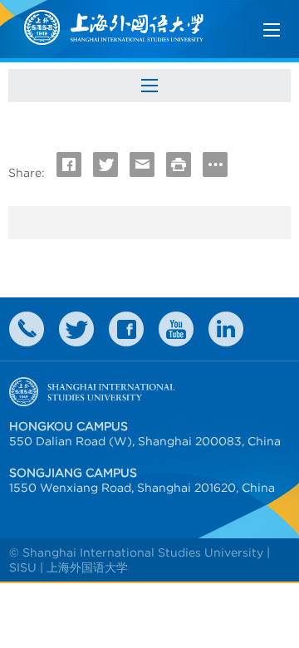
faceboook (126, 329)
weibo (176, 329)
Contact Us (26, 329)
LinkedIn (225, 329)
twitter (76, 329)
